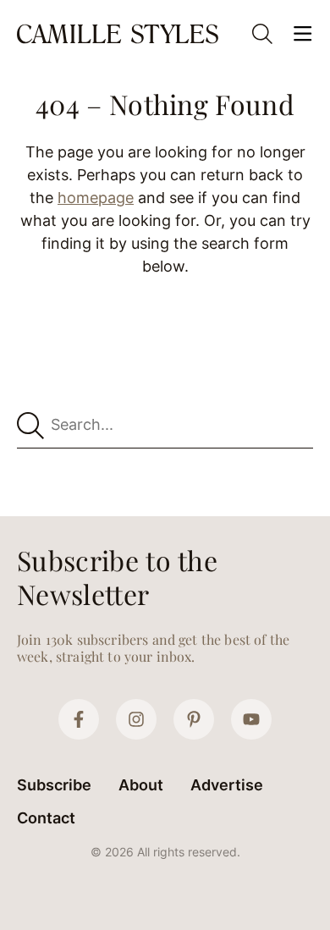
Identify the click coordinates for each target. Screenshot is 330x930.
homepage (96, 197)
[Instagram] (136, 719)
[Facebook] (78, 719)
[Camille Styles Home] (119, 33)
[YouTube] (251, 719)
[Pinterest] (193, 719)
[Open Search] (262, 34)
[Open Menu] (303, 34)
